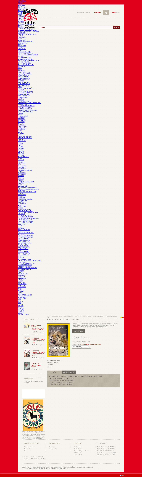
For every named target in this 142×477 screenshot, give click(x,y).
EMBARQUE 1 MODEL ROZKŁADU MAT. (33, 459)
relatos (20, 69)
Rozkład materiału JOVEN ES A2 (106, 449)
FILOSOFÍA (21, 151)
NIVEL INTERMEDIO (24, 78)
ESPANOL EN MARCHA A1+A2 (106, 455)
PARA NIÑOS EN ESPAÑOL (26, 65)
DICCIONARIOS (22, 43)
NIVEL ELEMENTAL (23, 76)
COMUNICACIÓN (23, 186)
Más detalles (78, 331)
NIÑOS (20, 6)
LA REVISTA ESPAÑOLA (25, 107)
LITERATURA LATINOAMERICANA (28, 54)
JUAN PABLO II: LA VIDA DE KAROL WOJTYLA (36, 365)
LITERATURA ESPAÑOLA (25, 53)
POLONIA (20, 148)
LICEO (20, 14)
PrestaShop (45, 468)
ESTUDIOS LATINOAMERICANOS (27, 110)
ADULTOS (21, 9)
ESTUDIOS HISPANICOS (25, 108)
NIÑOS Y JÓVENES (23, 75)
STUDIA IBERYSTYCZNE (25, 101)
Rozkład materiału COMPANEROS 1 (107, 453)
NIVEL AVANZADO (23, 79)
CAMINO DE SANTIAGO (25, 136)
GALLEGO (21, 3)
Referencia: (75, 342)
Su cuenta (97, 12)
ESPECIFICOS (22, 11)
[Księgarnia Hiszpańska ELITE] (29, 15)
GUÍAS (20, 132)
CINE (19, 142)
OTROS (20, 47)
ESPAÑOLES (21, 5)
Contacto (51, 447)
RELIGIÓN (21, 152)
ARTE (19, 145)
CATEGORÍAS (22, 0)
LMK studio (54, 468)
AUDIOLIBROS (22, 126)
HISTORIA (21, 113)
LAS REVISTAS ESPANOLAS (26, 106)
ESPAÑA (20, 114)
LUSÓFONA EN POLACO (25, 62)
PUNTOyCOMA (22, 104)
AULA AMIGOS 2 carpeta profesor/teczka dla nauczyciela (37, 327)
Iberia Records (78, 447)
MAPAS (20, 135)
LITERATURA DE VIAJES (25, 138)
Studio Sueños (78, 449)
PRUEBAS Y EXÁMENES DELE (27, 34)
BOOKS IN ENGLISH (24, 72)
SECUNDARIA (22, 8)
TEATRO (20, 149)
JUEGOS (20, 158)
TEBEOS (20, 50)
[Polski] (123, 317)
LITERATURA (22, 49)
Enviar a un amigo (53, 362)
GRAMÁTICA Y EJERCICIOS (26, 181)
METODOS (21, 2)
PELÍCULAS (21, 125)
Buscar (116, 27)
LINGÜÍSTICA (22, 129)
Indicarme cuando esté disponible (81, 348)
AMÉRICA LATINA (23, 116)
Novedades (28, 379)
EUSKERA (21, 22)
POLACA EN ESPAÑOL (24, 57)
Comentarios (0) (68, 372)
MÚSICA (20, 123)
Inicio (48, 316)
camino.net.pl (78, 454)
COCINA (20, 146)
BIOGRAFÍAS (21, 66)
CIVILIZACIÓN (22, 15)
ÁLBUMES (21, 133)
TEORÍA (20, 27)
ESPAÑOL (21, 25)
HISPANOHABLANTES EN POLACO (28, 60)
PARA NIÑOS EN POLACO (25, 63)
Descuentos (27, 449)
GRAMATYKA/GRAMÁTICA (25, 41)
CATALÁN (21, 21)
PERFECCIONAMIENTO (25, 170)
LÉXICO (20, 35)
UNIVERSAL (21, 117)
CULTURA (21, 155)
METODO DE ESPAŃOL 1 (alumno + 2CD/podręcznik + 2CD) (38, 340)
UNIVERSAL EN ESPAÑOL (25, 59)
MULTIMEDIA (22, 120)
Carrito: (113, 12)
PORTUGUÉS (22, 17)
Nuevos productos (29, 447)
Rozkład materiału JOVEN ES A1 (106, 447)
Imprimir (50, 365)
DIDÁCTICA (21, 119)
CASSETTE (21, 122)
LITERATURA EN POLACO (25, 91)
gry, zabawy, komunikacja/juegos (27, 187)
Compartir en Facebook (55, 360)
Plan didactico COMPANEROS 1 (106, 451)
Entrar (88, 12)
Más (54, 372)
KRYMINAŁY (21, 71)
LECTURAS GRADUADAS (25, 92)
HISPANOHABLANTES (24, 52)
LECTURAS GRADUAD (24, 73)
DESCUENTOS (29, 320)
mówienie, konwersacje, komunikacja (28, 31)
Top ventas (27, 451)
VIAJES (20, 130)
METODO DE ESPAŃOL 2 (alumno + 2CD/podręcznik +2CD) (37, 353)
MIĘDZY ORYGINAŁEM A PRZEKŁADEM (29, 103)
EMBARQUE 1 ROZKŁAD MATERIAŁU (33, 457)
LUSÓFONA (21, 56)
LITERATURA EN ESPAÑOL (26, 88)
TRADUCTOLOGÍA (23, 157)
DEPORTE (21, 154)
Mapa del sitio (53, 449)
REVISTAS (21, 100)
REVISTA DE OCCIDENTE (25, 111)
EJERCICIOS (21, 33)
